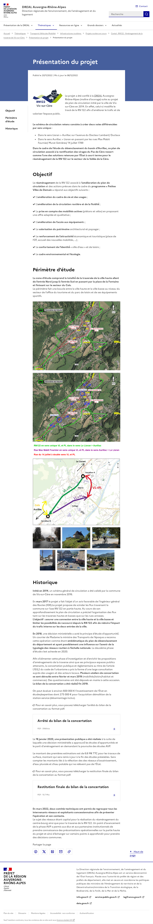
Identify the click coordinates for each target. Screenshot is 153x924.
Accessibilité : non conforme (62, 913)
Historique (11, 128)
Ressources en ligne (69, 25)
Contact (143, 6)
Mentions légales (38, 913)
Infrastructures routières (71, 33)
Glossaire (22, 913)
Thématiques (44, 25)
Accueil (7, 33)
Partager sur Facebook (36, 852)
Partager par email (61, 852)
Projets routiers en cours (96, 33)
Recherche (146, 14)
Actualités (117, 25)
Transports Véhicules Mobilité (43, 33)
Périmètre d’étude (11, 119)
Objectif (10, 110)
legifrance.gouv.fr (132, 897)
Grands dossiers (95, 25)
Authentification (87, 913)
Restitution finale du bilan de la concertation (73, 786)
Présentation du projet (38, 37)
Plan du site (8, 913)
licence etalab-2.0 (64, 920)
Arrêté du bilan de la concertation (65, 720)
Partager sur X (44, 852)
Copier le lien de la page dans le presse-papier (69, 852)
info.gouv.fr (82, 897)
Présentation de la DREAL (16, 25)
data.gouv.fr (82, 903)
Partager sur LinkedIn (52, 852)
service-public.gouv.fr (106, 897)
